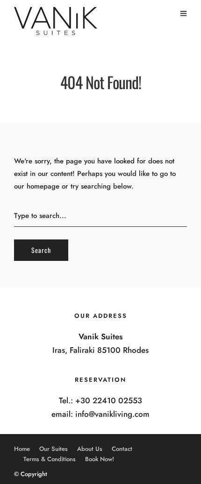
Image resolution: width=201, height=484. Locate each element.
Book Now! (99, 459)
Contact (122, 448)
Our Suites (53, 448)
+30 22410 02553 (108, 400)
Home (22, 448)
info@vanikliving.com (112, 414)
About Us (89, 448)
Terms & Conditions (49, 459)
